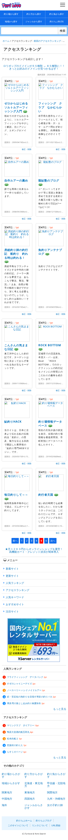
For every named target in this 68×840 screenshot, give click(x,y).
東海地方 (29, 792)
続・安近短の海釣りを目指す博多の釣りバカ (31, 696)
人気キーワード (15, 597)
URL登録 (55, 825)
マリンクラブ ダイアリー (23, 725)
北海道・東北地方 (33, 784)
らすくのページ (16, 751)
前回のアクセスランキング (47, 40)
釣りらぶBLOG (57, 21)
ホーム (6, 40)
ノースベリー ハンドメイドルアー (26, 690)
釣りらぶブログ (44, 820)
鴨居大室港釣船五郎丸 (20, 732)
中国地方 (7, 798)
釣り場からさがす (11, 775)
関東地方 (7, 792)
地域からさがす (11, 783)
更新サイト (12, 575)
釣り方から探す (34, 14)
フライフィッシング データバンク (27, 677)
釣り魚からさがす (56, 775)
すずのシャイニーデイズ (21, 683)
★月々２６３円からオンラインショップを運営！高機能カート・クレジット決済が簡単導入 (34, 550)
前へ (15, 540)
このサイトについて (18, 825)
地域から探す (11, 21)
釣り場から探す (11, 14)
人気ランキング (15, 583)
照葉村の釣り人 (16, 745)
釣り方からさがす (33, 775)
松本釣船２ (14, 738)
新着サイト (12, 568)
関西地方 (52, 792)
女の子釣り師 (55, 805)
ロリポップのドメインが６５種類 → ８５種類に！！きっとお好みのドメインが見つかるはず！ (34, 67)
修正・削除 (26, 149)
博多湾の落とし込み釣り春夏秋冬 (25, 703)
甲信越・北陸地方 (56, 784)
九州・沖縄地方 (56, 798)
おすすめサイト (15, 604)
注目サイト (12, 611)
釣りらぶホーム (24, 820)
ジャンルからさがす (33, 806)
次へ (52, 540)
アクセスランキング (17, 590)
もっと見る (59, 708)
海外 (4, 805)
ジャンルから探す (33, 21)
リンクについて (40, 825)
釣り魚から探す (56, 14)
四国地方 (29, 798)
